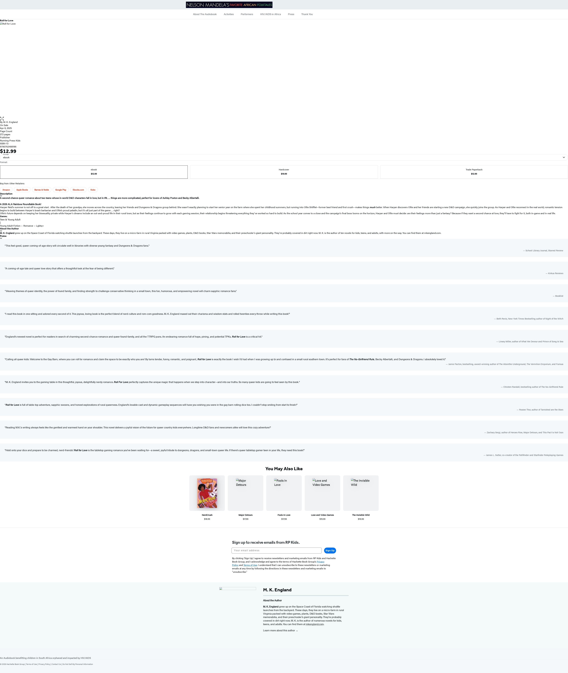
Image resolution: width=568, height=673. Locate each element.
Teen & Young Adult (10, 219)
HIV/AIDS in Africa (270, 14)
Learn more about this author (279, 630)
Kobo (93, 189)
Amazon (6, 189)
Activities (229, 14)
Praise (3, 236)
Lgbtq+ (40, 225)
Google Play (60, 189)
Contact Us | (57, 664)
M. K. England (10, 122)
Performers (247, 14)
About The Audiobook (205, 14)
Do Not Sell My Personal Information (77, 664)
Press (291, 14)
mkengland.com (432, 233)
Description (6, 193)
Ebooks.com (78, 189)
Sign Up (330, 550)
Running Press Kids (10, 140)
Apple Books (22, 189)
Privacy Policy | (45, 664)
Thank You (307, 14)
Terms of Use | (32, 664)
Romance (28, 225)
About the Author (9, 228)
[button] (284, 119)
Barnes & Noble (41, 189)
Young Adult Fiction (10, 225)
